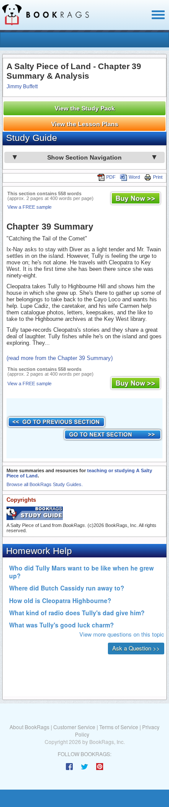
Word (134, 177)
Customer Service (74, 726)
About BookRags (29, 726)
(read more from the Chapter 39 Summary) (59, 358)
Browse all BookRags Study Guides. (44, 484)
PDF (111, 177)
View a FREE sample (29, 207)
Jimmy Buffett (22, 86)
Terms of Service (118, 726)
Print (157, 177)
